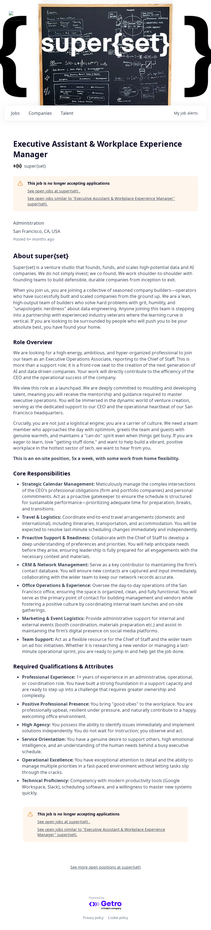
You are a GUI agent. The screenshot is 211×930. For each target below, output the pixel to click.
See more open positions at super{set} (105, 867)
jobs (15, 113)
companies (40, 113)
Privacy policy (93, 917)
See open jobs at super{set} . (53, 191)
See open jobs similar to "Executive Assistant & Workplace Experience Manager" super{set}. (101, 201)
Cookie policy (118, 917)
